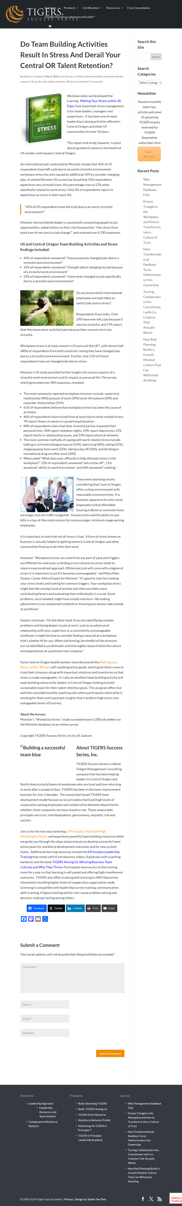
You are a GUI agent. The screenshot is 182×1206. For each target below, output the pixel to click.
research (25, 81)
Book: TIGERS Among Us (92, 1109)
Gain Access (149, 153)
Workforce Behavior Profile (94, 1120)
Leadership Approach (40, 1103)
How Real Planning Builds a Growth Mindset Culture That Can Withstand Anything (152, 359)
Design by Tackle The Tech (90, 1199)
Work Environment (77, 81)
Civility (78, 76)
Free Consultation (138, 8)
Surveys (43, 81)
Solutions (50, 8)
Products (69, 8)
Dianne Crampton (33, 76)
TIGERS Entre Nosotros (92, 1114)
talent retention (56, 81)
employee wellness (113, 76)
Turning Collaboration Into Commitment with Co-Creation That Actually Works (152, 312)
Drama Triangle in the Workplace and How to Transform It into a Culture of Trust (152, 221)
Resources (113, 8)
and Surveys (67, 76)
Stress (34, 81)
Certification (91, 8)
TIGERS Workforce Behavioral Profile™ (70, 17)
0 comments (96, 81)
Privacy (68, 1199)
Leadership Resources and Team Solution (47, 1112)
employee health (93, 76)
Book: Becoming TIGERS (92, 1103)
